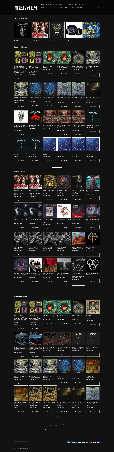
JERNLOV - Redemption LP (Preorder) (35, 98)
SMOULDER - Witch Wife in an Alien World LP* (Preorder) (63, 99)
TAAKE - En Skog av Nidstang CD (19, 248)
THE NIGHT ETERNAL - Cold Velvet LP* (20, 220)
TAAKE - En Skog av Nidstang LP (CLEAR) (33, 248)
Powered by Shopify (26, 448)
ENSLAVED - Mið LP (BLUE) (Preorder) (63, 153)
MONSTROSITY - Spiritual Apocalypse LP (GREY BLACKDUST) (78, 192)
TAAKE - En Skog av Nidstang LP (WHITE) (48, 248)
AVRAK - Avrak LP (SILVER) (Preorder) (20, 153)
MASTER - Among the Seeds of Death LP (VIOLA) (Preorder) (64, 127)
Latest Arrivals (36, 40)
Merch (68, 40)
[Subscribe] (69, 429)
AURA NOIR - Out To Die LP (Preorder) (63, 348)
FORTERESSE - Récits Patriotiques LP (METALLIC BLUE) (49, 221)
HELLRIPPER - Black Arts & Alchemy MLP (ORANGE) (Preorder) (92, 317)
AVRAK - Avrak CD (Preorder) (33, 153)
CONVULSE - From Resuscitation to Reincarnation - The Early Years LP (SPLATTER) (78, 275)
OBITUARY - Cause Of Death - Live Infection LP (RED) (21, 274)
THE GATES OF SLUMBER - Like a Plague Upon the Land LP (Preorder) (49, 404)
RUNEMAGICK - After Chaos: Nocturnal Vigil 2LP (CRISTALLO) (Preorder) (21, 99)
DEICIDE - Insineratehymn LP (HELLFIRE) (92, 274)
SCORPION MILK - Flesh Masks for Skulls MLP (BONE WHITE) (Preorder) (21, 127)
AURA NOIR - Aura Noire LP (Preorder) (92, 348)
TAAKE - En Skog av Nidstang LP (62, 248)
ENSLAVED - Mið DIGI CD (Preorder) (92, 153)
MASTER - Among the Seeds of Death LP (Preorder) (49, 126)
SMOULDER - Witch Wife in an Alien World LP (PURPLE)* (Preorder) (78, 99)
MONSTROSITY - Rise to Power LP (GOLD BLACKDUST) (48, 192)
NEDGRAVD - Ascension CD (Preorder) (35, 126)
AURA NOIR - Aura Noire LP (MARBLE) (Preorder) (78, 348)
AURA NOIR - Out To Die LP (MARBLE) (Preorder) (49, 348)
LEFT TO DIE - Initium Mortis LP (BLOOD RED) (92, 191)
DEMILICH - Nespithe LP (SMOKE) (48, 274)
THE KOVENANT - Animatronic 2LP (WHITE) (35, 274)
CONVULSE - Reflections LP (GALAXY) (63, 274)
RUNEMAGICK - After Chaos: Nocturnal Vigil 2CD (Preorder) (21, 376)
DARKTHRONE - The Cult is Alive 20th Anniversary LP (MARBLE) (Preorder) (20, 349)
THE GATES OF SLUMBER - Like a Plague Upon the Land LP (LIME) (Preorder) (35, 404)
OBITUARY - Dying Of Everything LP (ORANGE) (77, 248)
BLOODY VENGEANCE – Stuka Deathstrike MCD (77, 220)
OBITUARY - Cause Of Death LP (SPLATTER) (92, 220)
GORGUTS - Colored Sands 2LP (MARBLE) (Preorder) (78, 67)
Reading (51, 40)
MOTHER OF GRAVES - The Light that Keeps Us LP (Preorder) (92, 99)
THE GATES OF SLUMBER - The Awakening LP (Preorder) (20, 404)
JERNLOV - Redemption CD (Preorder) (49, 98)
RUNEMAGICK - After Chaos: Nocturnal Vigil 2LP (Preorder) (92, 67)
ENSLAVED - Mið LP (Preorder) (47, 153)
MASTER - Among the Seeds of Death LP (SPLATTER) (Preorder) (78, 127)
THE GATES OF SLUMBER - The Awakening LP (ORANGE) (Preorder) (92, 376)
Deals (85, 40)
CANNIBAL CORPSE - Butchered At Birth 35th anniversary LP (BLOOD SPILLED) (34, 192)
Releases (17, 40)
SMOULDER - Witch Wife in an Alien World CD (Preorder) (92, 404)
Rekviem (20, 448)
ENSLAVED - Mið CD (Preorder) (76, 153)
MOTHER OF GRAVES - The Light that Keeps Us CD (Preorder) (63, 404)
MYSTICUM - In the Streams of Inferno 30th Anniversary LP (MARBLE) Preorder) (35, 349)
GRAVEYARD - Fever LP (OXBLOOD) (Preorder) (62, 67)
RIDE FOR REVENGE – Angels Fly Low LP (64, 220)
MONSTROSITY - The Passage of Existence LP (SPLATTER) (63, 192)
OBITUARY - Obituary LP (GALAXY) (91, 248)
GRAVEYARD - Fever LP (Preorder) (48, 67)
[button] (91, 7)
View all (57, 165)
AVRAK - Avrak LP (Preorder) (92, 125)
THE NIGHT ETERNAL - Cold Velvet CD (35, 220)
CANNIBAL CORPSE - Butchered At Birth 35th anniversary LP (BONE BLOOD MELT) (20, 192)
